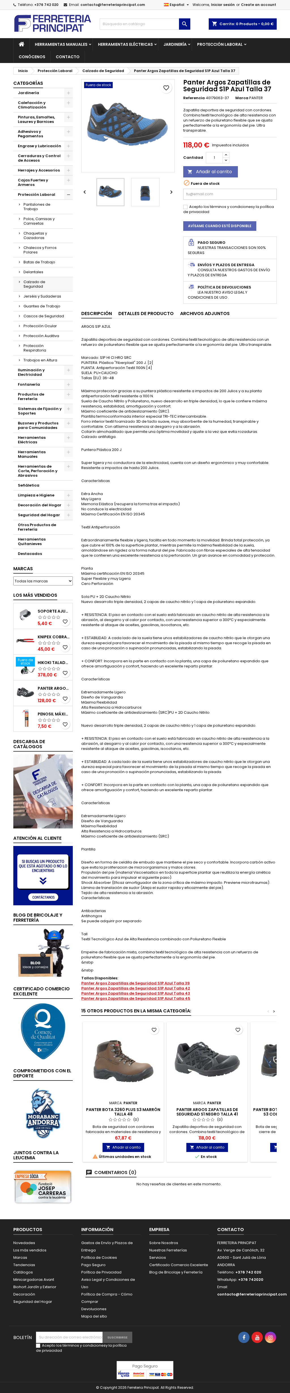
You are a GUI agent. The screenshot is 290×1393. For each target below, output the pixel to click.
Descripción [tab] (96, 313)
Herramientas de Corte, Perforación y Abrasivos (37, 471)
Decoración (24, 1294)
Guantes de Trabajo (42, 306)
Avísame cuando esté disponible (219, 226)
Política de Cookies (99, 1257)
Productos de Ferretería (31, 397)
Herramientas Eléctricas (125, 44)
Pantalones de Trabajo (37, 207)
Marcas (23, 568)
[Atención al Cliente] (43, 875)
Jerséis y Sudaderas (42, 296)
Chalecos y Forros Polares (40, 250)
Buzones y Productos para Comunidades (38, 425)
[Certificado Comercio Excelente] (43, 1031)
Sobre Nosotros (163, 1243)
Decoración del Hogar (39, 505)
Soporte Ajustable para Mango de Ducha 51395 (54, 611)
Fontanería (29, 384)
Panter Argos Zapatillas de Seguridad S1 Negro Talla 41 (207, 1112)
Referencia (194, 98)
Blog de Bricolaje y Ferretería (175, 1272)
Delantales (33, 272)
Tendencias (24, 1265)
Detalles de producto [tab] (146, 313)
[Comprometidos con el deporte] (43, 1113)
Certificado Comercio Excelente (178, 1265)
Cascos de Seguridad (44, 316)
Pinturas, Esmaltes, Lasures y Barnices (36, 119)
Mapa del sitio (94, 1316)
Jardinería (175, 44)
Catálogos (23, 1272)
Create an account (258, 4)
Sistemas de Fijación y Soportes (40, 411)
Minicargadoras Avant (33, 1279)
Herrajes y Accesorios (39, 170)
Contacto (68, 57)
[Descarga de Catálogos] (43, 791)
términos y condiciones (231, 206)
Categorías (28, 83)
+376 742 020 (46, 4)
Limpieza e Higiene (36, 495)
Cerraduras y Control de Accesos (39, 158)
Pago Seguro (93, 1265)
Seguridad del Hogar (39, 515)
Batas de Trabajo (39, 262)
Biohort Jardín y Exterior (34, 1287)
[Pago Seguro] (145, 1370)
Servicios (157, 1257)
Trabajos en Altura (40, 360)
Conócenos (32, 57)
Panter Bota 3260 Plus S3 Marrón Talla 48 (123, 1112)
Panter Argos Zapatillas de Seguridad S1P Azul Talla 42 (135, 988)
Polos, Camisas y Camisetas (39, 221)
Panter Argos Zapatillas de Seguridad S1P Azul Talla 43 (135, 993)
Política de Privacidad (101, 1272)
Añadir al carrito (209, 171)
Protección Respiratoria (35, 348)
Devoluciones (93, 1309)
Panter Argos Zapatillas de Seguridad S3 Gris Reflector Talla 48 (54, 688)
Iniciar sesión (223, 4)
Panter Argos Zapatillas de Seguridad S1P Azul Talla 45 (135, 998)
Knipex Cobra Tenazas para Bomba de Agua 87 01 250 (54, 637)
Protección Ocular (40, 326)
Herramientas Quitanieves (32, 541)
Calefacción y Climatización (32, 105)
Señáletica (28, 485)
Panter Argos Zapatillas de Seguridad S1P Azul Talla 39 (135, 983)
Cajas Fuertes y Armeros (33, 182)
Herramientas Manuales (61, 44)
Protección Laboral (220, 44)
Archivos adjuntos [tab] (205, 313)
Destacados (30, 553)
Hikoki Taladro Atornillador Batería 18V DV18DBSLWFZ (54, 662)
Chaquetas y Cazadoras (35, 235)
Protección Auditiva (41, 336)
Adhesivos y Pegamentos (30, 134)
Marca (241, 98)
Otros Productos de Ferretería (37, 527)
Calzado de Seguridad (34, 284)
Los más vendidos (35, 595)
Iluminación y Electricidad (31, 372)
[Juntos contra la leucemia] (43, 1186)
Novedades (24, 1243)
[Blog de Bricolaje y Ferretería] (43, 953)
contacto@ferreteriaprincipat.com (112, 4)
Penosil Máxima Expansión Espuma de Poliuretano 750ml (54, 714)
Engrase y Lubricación (39, 146)
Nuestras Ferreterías (168, 1250)
